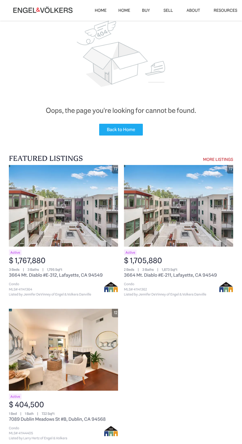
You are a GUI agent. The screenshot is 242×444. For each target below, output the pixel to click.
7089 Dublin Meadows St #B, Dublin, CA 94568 (57, 419)
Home (101, 10)
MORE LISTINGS (218, 159)
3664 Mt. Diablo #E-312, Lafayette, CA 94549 (56, 275)
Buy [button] (146, 10)
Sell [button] (168, 10)
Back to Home (121, 129)
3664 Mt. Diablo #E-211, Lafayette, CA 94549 (170, 275)
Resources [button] (225, 10)
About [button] (193, 10)
